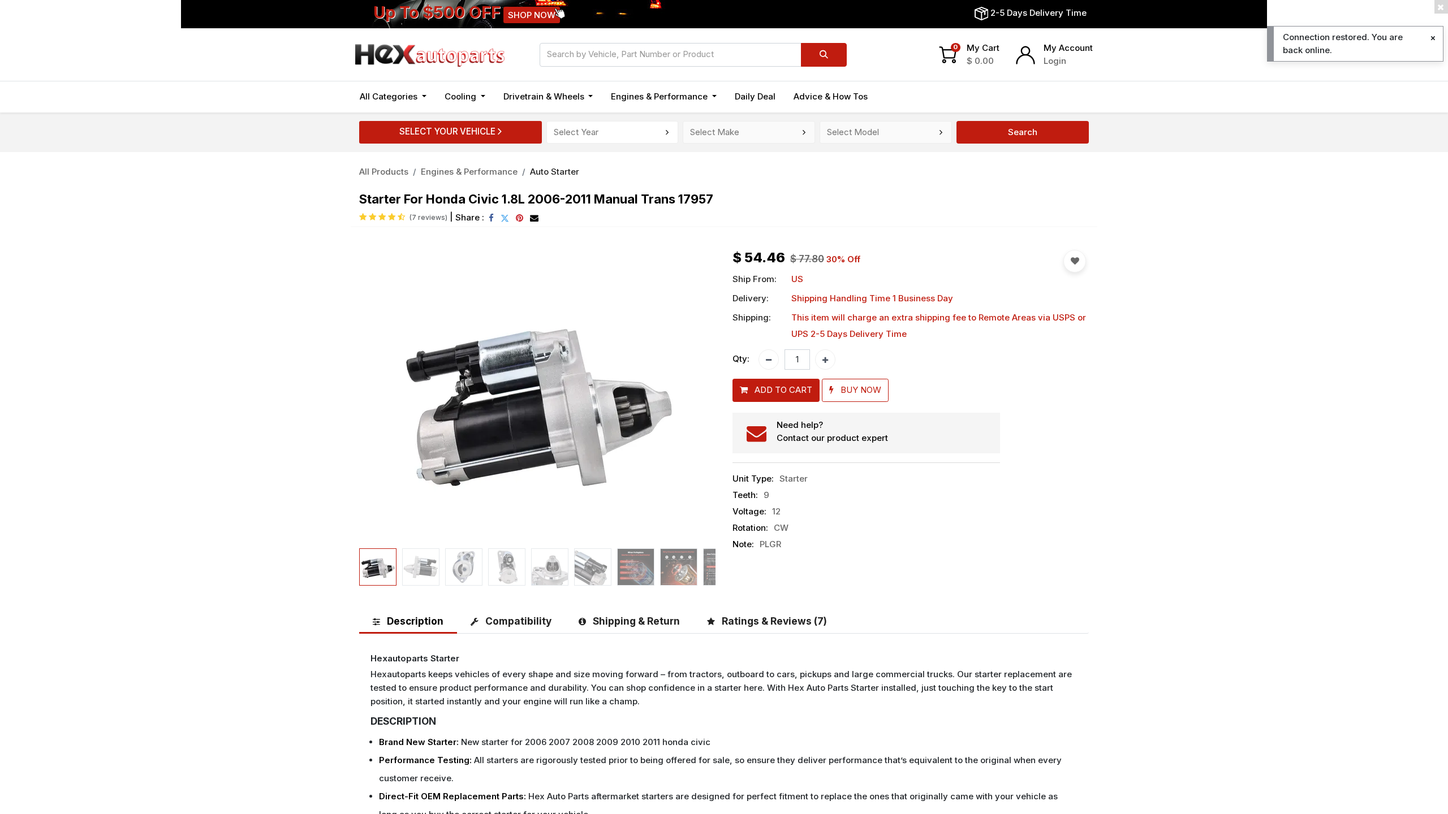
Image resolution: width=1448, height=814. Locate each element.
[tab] (408, 621)
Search (1022, 132)
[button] (386, 397)
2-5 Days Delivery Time (1038, 12)
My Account (1068, 47)
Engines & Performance (469, 171)
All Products (383, 171)
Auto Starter (554, 171)
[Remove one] (769, 359)
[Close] (1433, 38)
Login (1055, 60)
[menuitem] (755, 96)
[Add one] (825, 359)
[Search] (824, 55)
